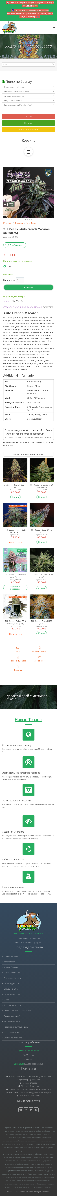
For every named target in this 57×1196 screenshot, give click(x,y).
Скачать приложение (28, 129)
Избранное (39, 661)
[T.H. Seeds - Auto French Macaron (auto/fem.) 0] (28, 192)
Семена (19, 223)
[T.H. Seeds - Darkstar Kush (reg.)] (42, 560)
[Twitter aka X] (31, 1109)
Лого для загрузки (11, 1032)
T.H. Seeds (31, 223)
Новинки (28, 123)
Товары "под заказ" (12, 1016)
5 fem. (10, 266)
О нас (6, 999)
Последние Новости (12, 978)
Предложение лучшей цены (16, 1027)
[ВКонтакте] (20, 1109)
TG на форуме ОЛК (12, 983)
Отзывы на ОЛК (10, 989)
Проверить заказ (18, 661)
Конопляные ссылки (12, 1005)
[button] (28, 151)
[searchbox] (28, 64)
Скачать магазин (11, 956)
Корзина (18, 670)
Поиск (18, 651)
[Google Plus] (26, 1109)
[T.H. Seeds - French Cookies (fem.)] (15, 470)
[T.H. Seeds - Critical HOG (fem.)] (42, 606)
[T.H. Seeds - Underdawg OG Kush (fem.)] (42, 470)
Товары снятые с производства (17, 1010)
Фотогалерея (9, 961)
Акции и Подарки (11, 967)
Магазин (7, 223)
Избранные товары (12, 1021)
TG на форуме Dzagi (12, 994)
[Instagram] (36, 1109)
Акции (28, 116)
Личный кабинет (39, 651)
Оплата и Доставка (12, 972)
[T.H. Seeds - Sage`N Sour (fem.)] (42, 515)
